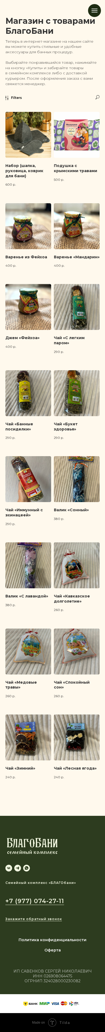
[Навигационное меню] (94, 10)
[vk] (8, 868)
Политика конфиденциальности (52, 939)
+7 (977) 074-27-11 (34, 901)
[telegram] (17, 868)
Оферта (52, 950)
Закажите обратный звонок (33, 919)
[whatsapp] (26, 868)
